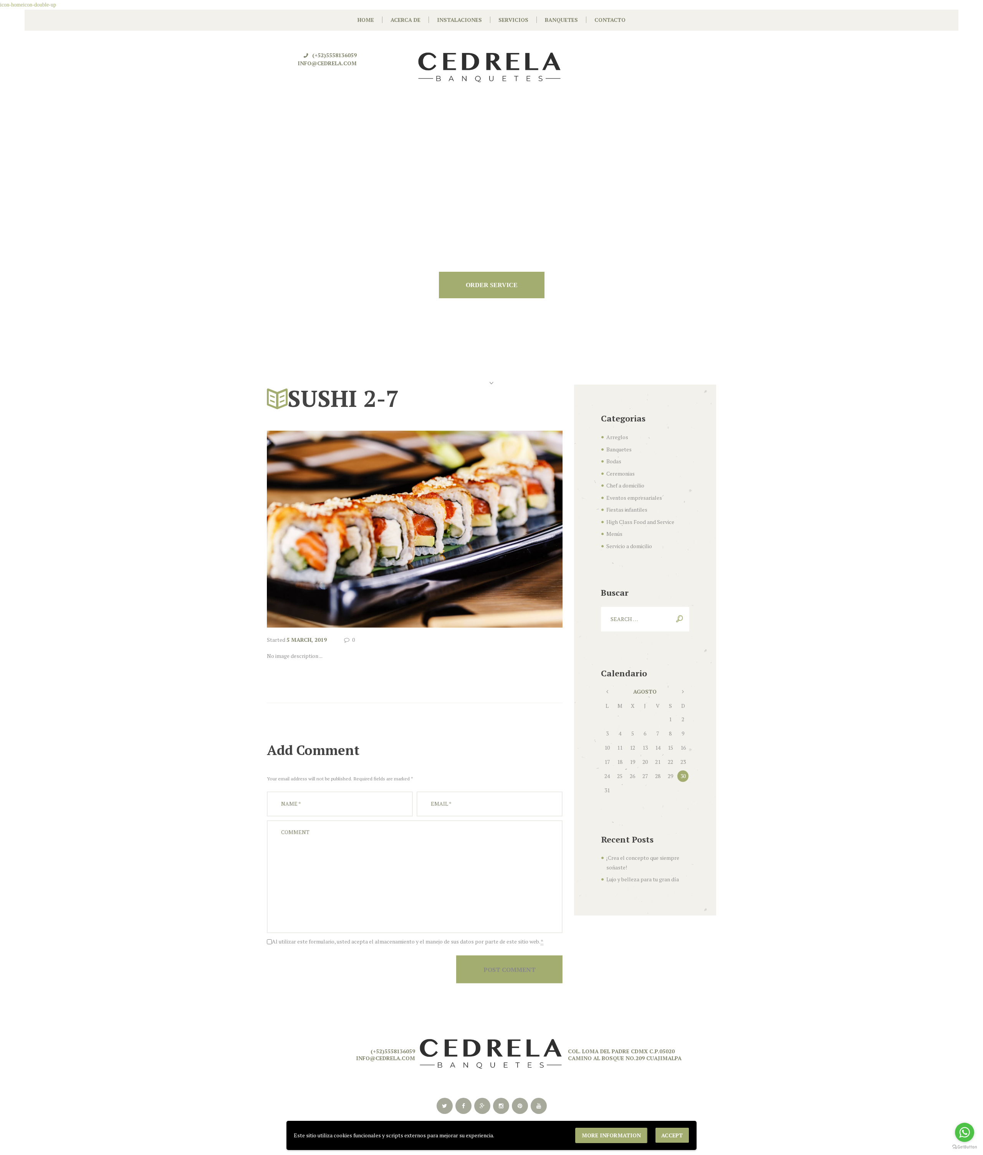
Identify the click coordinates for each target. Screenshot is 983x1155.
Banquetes (619, 449)
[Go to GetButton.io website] (964, 1147)
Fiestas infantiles (626, 509)
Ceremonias (620, 473)
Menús (614, 533)
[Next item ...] (489, 529)
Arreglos (617, 437)
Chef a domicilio (625, 485)
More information (611, 1135)
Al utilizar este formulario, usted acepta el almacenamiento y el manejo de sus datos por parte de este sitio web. (407, 941)
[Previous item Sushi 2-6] (341, 529)
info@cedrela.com (327, 63)
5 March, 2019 (306, 639)
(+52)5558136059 (334, 55)
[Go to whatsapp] (964, 1132)
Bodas (613, 461)
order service (492, 285)
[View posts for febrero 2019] (607, 692)
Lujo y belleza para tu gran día (642, 879)
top (491, 995)
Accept (672, 1135)
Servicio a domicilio (629, 546)
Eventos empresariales (634, 497)
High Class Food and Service (640, 521)
